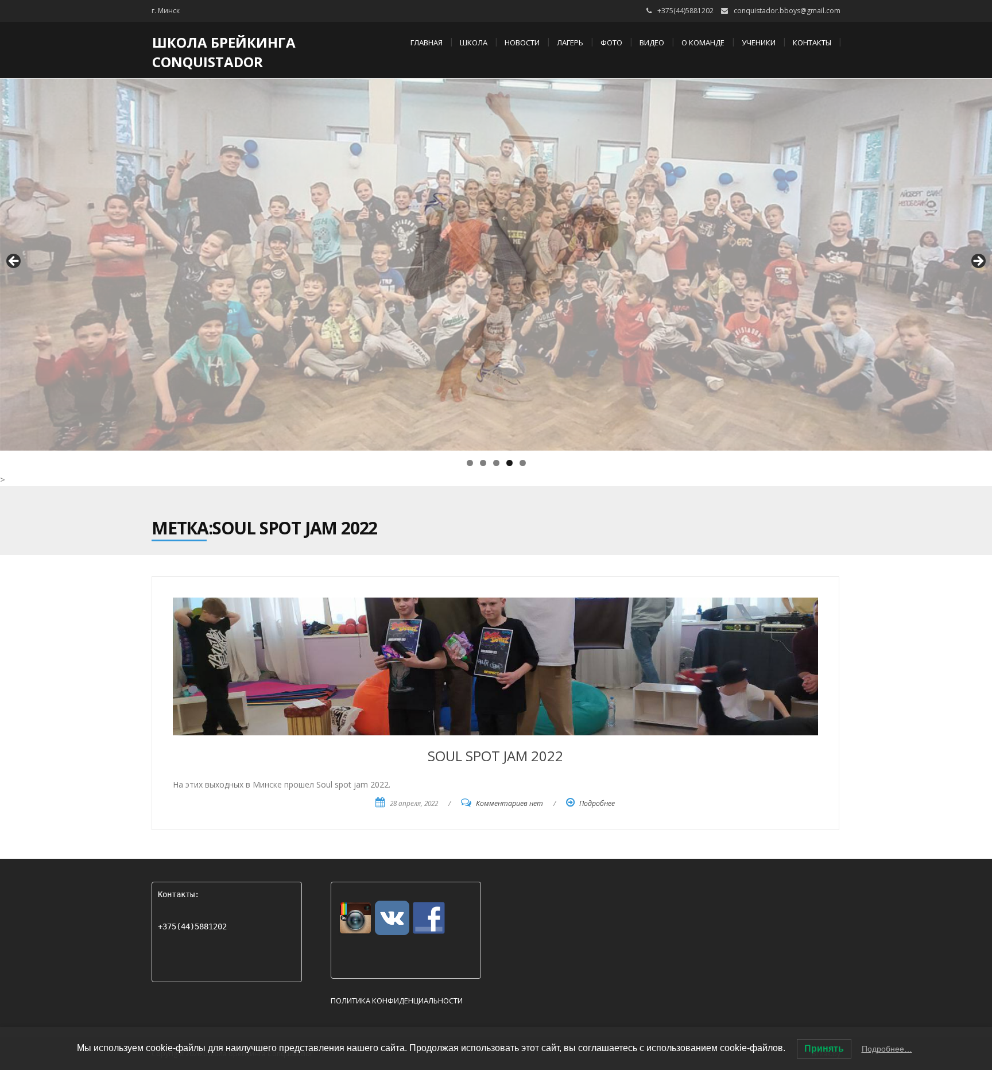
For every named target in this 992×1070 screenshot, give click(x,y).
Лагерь (570, 42)
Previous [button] (14, 261)
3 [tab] (496, 463)
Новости (522, 42)
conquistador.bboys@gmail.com (787, 10)
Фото (611, 42)
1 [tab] (470, 463)
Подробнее (597, 803)
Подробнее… (887, 1048)
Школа (473, 42)
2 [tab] (483, 463)
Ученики (759, 42)
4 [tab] (509, 463)
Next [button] (977, 261)
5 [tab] (523, 463)
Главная (426, 42)
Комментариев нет (509, 803)
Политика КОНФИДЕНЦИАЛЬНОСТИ (397, 1000)
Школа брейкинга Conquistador (224, 52)
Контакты (812, 42)
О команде (702, 42)
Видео (652, 42)
